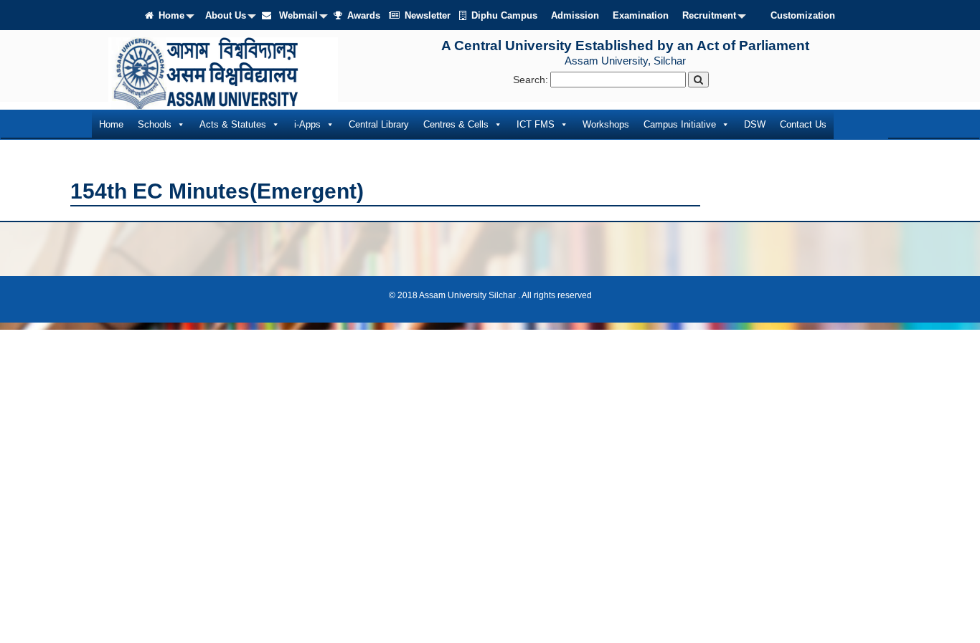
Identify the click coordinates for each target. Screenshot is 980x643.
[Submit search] (698, 79)
